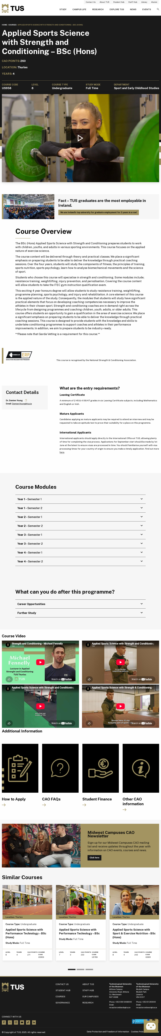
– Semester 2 (29, 508)
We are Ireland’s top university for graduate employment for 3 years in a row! (98, 212)
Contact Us (91, 2)
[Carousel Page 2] (80, 969)
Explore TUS (117, 9)
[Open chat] (150, 1025)
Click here (94, 857)
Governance (63, 1003)
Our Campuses (90, 996)
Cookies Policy (138, 1032)
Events (146, 9)
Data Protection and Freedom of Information (108, 1032)
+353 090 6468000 (123, 1002)
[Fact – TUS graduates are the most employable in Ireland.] (28, 206)
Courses (12, 25)
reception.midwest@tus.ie (146, 1008)
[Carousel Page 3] (89, 969)
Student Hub (118, 2)
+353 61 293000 (149, 1002)
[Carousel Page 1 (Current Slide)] (71, 969)
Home (4, 25)
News (133, 9)
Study (62, 9)
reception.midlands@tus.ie (119, 1008)
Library (144, 2)
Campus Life (79, 9)
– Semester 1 (29, 499)
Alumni (154, 2)
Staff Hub (132, 2)
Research (98, 9)
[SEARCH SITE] (158, 9)
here (62, 452)
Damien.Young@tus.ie (22, 404)
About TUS (104, 2)
